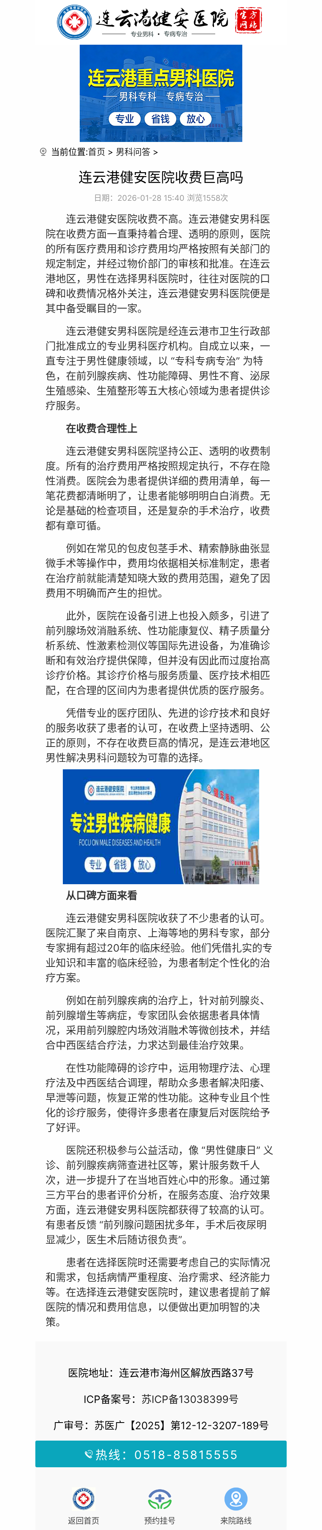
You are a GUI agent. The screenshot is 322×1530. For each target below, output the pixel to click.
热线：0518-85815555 (166, 1455)
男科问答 (133, 152)
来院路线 (236, 1521)
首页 (96, 152)
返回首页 (83, 1521)
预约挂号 (160, 1521)
